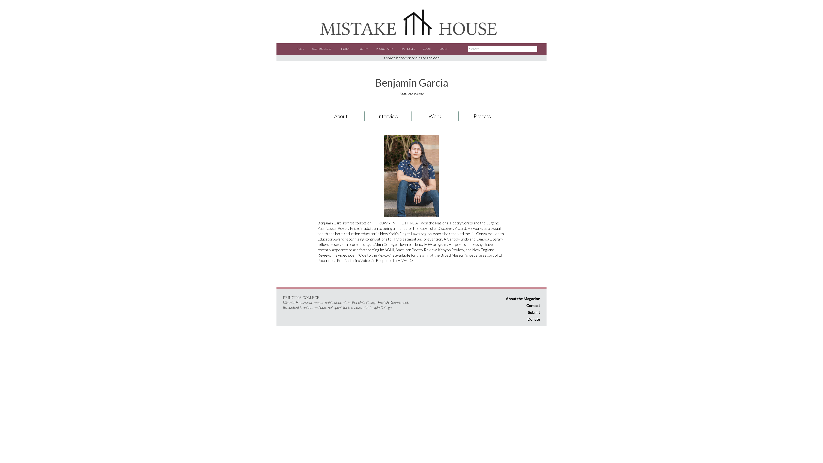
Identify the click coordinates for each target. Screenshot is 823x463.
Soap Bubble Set (322, 48)
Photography (384, 48)
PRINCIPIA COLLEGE (301, 297)
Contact (533, 305)
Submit (444, 48)
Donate (533, 319)
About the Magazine (523, 298)
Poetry (363, 48)
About (427, 48)
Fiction (345, 48)
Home (300, 48)
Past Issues (408, 48)
